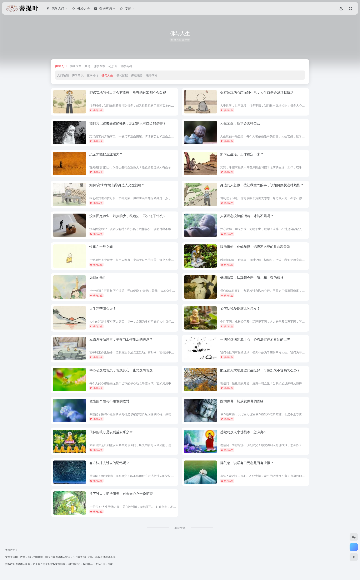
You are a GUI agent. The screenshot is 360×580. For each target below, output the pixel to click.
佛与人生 (107, 75)
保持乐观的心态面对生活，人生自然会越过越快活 (257, 92)
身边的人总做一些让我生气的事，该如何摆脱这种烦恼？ (262, 184)
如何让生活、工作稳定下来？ (242, 154)
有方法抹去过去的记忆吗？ (109, 462)
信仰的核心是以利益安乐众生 (111, 431)
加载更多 (180, 528)
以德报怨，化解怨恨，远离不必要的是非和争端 (255, 246)
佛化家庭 (122, 75)
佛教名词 (126, 66)
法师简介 (152, 75)
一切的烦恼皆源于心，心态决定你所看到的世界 (255, 339)
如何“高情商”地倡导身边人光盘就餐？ (117, 184)
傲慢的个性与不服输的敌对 (109, 401)
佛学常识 (78, 75)
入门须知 (63, 75)
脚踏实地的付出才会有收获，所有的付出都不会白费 (127, 92)
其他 (87, 66)
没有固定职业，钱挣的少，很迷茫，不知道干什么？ (127, 215)
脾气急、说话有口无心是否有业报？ (247, 462)
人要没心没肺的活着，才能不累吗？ (247, 215)
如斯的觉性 (97, 277)
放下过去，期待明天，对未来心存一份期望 (121, 493)
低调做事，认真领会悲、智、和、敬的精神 (252, 277)
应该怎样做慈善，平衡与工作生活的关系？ (121, 339)
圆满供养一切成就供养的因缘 (242, 401)
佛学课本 (99, 66)
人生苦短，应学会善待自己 (240, 123)
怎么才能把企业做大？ (106, 154)
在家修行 (92, 75)
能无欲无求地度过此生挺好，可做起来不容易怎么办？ (260, 370)
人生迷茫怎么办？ (102, 308)
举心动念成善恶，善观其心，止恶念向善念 (121, 370)
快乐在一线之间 (101, 246)
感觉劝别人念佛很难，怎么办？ (243, 431)
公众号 (112, 66)
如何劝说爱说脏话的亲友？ (240, 308)
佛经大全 (75, 66)
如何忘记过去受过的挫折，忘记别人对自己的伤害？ (127, 123)
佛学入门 (61, 66)
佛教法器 (137, 75)
